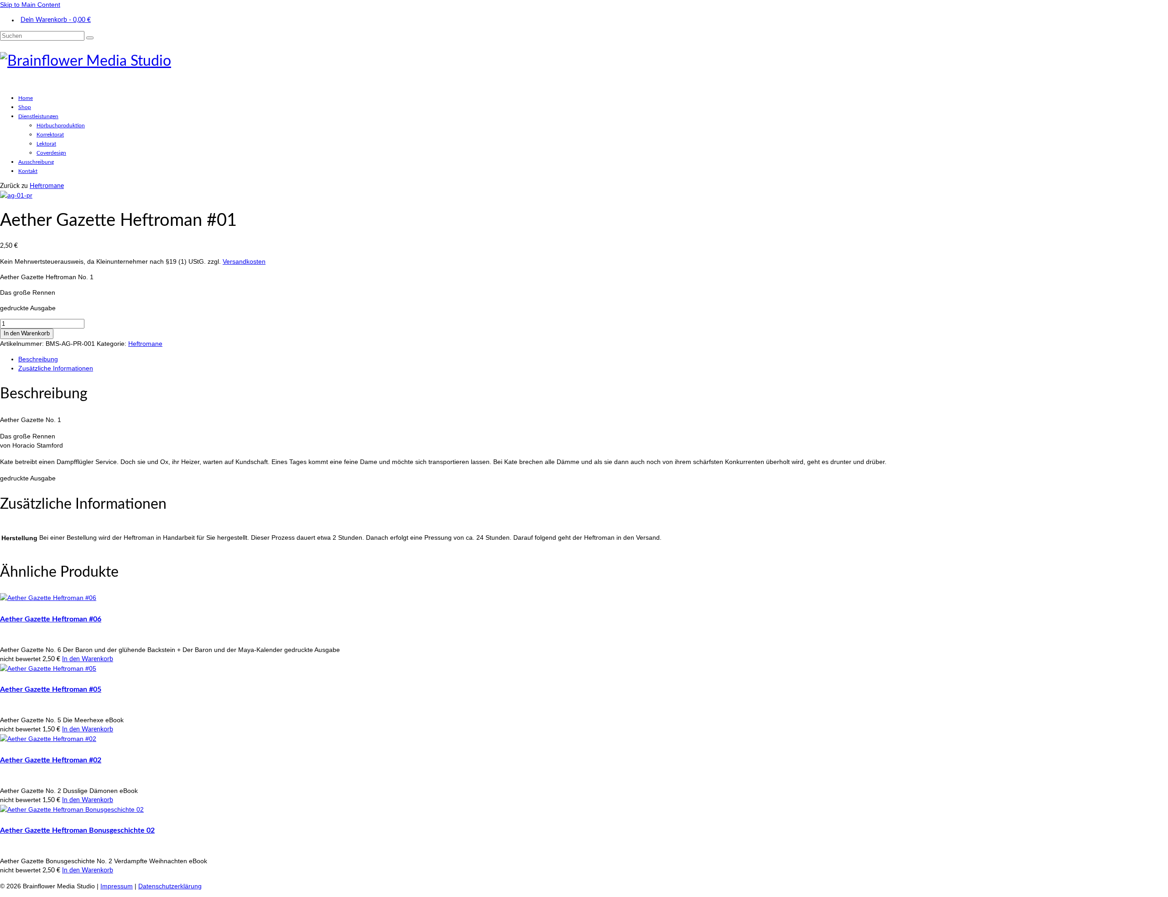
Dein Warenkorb (56, 20)
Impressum (116, 886)
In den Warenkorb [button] (87, 659)
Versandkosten (244, 261)
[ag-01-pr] (16, 195)
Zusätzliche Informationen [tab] (55, 368)
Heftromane (47, 186)
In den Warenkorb (27, 333)
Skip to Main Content (30, 4)
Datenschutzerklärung (170, 886)
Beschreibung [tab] (38, 359)
